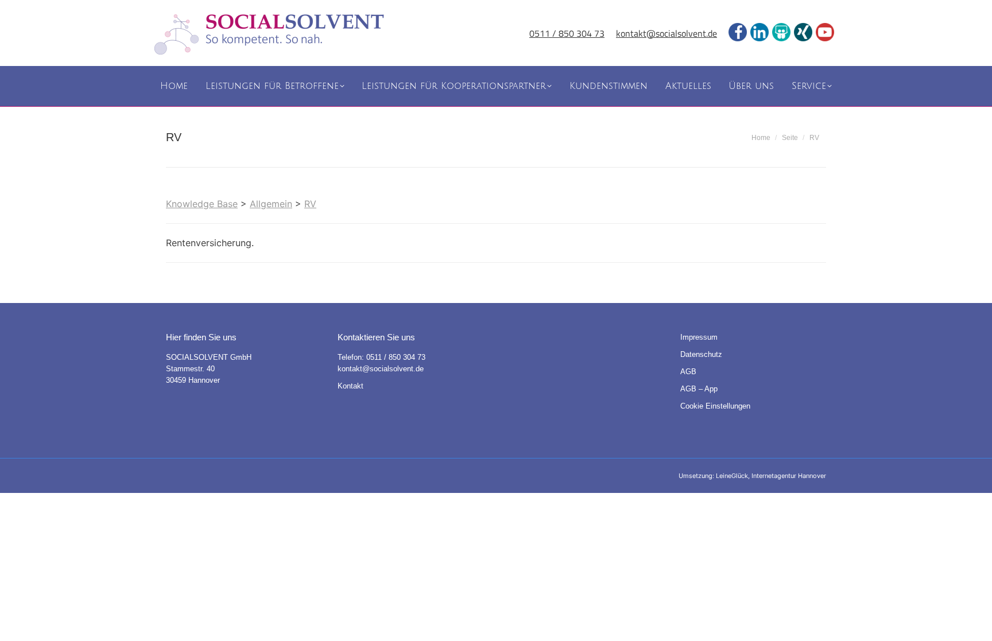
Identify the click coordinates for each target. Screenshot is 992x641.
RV (310, 203)
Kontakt (350, 386)
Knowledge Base (202, 203)
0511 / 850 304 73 (566, 33)
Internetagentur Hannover (788, 476)
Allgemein (271, 203)
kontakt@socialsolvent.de (666, 33)
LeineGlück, (733, 476)
